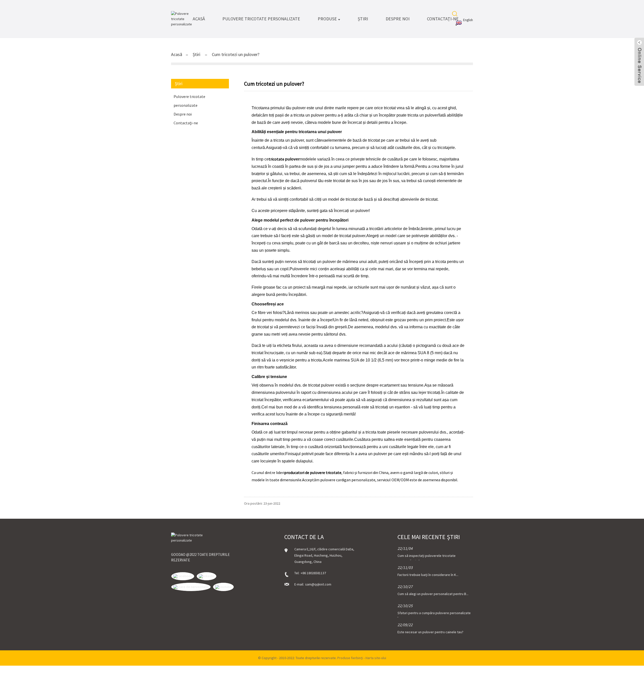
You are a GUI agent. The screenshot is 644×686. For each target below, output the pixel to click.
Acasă (199, 19)
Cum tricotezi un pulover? (235, 54)
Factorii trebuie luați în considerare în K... (427, 574)
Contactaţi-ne (443, 19)
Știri (363, 19)
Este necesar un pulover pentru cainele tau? (430, 632)
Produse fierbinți (350, 658)
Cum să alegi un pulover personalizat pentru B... (432, 594)
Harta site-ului (376, 658)
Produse (327, 19)
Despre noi (398, 19)
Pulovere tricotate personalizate (261, 19)
